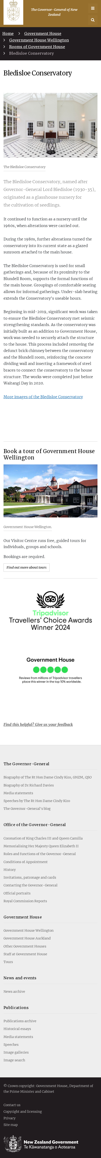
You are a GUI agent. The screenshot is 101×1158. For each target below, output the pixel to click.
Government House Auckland (27, 938)
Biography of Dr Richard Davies (29, 785)
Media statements (18, 793)
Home (8, 33)
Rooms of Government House (37, 46)
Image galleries (16, 1052)
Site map (11, 1125)
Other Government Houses (25, 946)
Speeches (11, 1044)
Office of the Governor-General (35, 824)
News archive (14, 991)
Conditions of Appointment (26, 862)
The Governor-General (26, 763)
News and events (20, 978)
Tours (8, 962)
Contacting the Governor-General (31, 885)
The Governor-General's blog (27, 808)
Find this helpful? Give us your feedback (38, 724)
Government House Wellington (39, 40)
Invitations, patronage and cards (30, 877)
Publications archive (20, 1021)
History (10, 870)
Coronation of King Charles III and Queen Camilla (43, 838)
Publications (16, 1007)
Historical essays (17, 1029)
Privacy (10, 1118)
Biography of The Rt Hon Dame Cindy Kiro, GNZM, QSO (48, 777)
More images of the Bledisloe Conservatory (43, 396)
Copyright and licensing (23, 1112)
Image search (14, 1060)
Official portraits (17, 893)
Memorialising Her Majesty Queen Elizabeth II (41, 846)
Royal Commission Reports (25, 901)
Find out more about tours (27, 567)
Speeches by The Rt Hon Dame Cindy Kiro (37, 801)
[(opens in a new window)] (50, 640)
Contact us (12, 1105)
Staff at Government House (25, 954)
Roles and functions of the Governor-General (40, 854)
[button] (92, 20)
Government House (42, 33)
